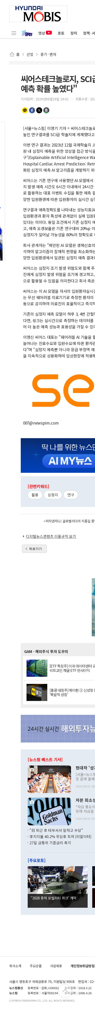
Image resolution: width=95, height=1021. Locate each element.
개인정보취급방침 (83, 965)
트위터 (39, 110)
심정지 (53, 494)
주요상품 (36, 965)
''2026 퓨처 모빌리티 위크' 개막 (53, 898)
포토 (61, 33)
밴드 (46, 110)
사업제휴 (56, 965)
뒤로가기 (35, 549)
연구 (70, 494)
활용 (35, 494)
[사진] (49, 778)
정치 (73, 33)
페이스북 (32, 110)
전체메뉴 (13, 33)
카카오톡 (25, 110)
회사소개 (15, 965)
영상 (41, 33)
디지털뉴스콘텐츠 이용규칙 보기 (51, 536)
